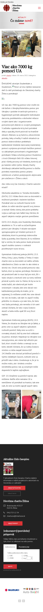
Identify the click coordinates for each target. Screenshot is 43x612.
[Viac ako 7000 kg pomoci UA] (21, 44)
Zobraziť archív (12, 493)
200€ (11, 558)
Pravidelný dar (24, 547)
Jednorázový (10, 547)
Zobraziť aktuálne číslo (14, 488)
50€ (10, 555)
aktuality (4, 78)
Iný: (25, 558)
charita (8, 75)
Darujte (10, 566)
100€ (26, 555)
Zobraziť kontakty (13, 523)
